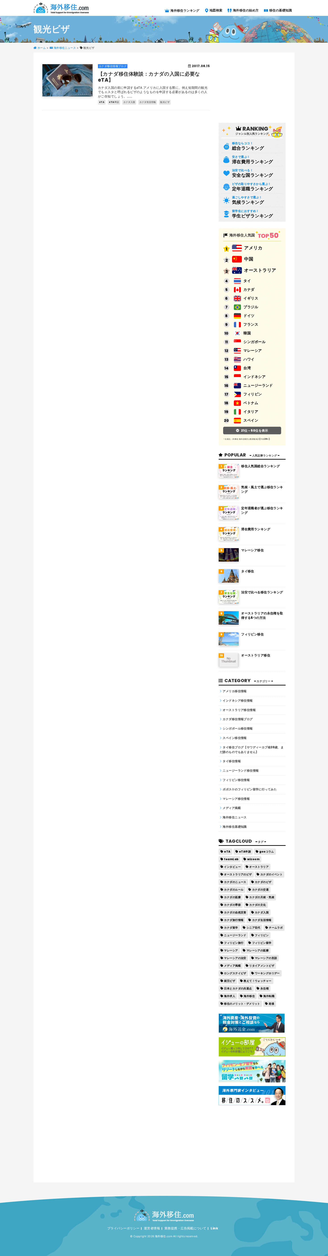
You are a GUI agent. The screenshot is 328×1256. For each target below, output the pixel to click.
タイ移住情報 (232, 761)
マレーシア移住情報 (236, 799)
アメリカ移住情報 (235, 691)
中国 (248, 259)
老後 (271, 1004)
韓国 (247, 333)
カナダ (248, 289)
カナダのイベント (271, 874)
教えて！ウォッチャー (257, 981)
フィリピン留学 (262, 943)
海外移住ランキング (184, 10)
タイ (247, 280)
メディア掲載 (232, 808)
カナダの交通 (260, 889)
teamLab (231, 859)
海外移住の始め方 (245, 10)
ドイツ (248, 315)
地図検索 (215, 10)
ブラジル (250, 307)
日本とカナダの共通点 (238, 988)
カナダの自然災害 (235, 912)
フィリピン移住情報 (236, 780)
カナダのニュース (235, 882)
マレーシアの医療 (258, 950)
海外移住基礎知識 (235, 827)
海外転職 (268, 996)
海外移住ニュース (235, 817)
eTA (227, 851)
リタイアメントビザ (261, 965)
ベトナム (250, 402)
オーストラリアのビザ (238, 874)
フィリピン (252, 394)
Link (214, 1228)
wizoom (253, 859)
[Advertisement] (252, 87)
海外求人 (229, 996)
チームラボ (276, 927)
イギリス (250, 298)
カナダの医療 (232, 897)
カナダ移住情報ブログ (238, 719)
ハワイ (248, 359)
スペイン (250, 420)
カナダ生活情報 (262, 920)
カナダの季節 (232, 905)
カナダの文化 (257, 905)
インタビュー (232, 867)
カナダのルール (233, 889)
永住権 (264, 988)
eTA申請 (245, 851)
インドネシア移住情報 (238, 700)
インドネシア (254, 376)
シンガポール (254, 341)
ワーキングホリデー (267, 973)
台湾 (247, 368)
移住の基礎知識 (280, 10)
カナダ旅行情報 (233, 920)
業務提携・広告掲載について (185, 1228)
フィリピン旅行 (233, 943)
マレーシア (252, 350)
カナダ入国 (262, 912)
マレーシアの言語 (266, 958)
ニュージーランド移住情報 (241, 770)
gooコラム (266, 851)
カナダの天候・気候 (261, 897)
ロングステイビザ (235, 973)
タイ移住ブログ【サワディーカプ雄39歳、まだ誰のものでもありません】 (252, 749)
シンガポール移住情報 (238, 728)
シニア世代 (253, 927)
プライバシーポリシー (123, 1228)
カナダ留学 (231, 927)
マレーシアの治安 (235, 958)
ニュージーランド (258, 385)
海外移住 (249, 996)
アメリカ (253, 248)
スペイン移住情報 (235, 738)
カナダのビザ (263, 882)
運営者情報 (152, 1228)
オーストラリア (260, 270)
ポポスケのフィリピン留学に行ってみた (250, 789)
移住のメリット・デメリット (242, 1004)
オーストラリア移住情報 (239, 710)
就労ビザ (229, 981)
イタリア (250, 411)
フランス (250, 324)
